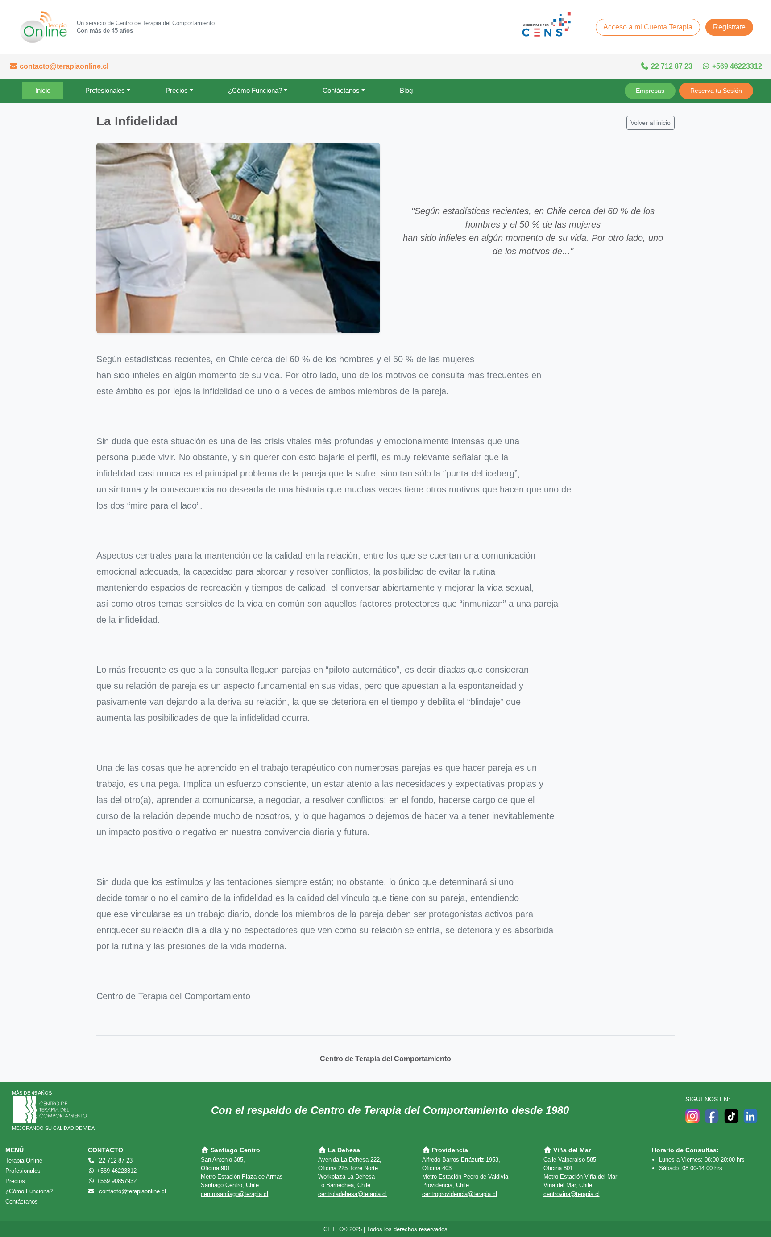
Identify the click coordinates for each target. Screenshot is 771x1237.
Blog (406, 90)
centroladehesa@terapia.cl (352, 1194)
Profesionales (23, 1170)
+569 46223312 (736, 66)
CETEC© (335, 1229)
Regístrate (729, 27)
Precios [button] (177, 90)
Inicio (42, 90)
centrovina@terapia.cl (571, 1194)
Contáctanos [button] (341, 90)
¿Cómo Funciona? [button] (255, 90)
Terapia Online (23, 1160)
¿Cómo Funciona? (29, 1191)
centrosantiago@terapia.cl (234, 1194)
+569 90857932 (116, 1181)
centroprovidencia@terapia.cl (459, 1194)
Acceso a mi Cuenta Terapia (647, 27)
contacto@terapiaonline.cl (63, 66)
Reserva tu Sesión (716, 90)
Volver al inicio (650, 122)
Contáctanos (21, 1201)
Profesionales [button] (105, 90)
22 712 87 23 (670, 66)
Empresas (650, 90)
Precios (15, 1181)
